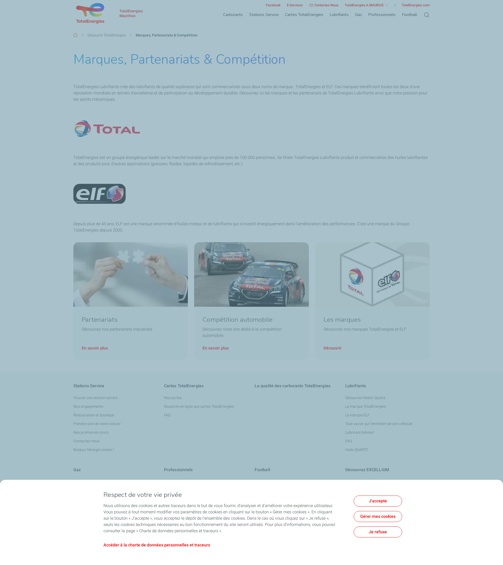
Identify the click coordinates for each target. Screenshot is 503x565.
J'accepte (378, 500)
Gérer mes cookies (378, 516)
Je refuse (378, 531)
